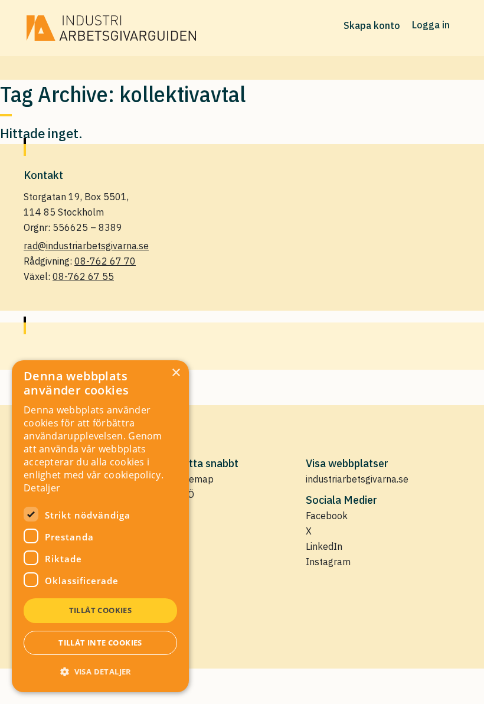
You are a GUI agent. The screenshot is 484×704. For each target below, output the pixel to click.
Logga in (431, 25)
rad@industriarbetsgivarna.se (86, 246)
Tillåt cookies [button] (100, 610)
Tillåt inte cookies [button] (100, 642)
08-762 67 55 (83, 276)
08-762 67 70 (105, 261)
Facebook (327, 516)
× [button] (175, 373)
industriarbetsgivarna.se (357, 479)
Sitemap (196, 479)
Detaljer (42, 487)
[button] (100, 671)
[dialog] (100, 526)
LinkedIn (324, 546)
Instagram (328, 562)
